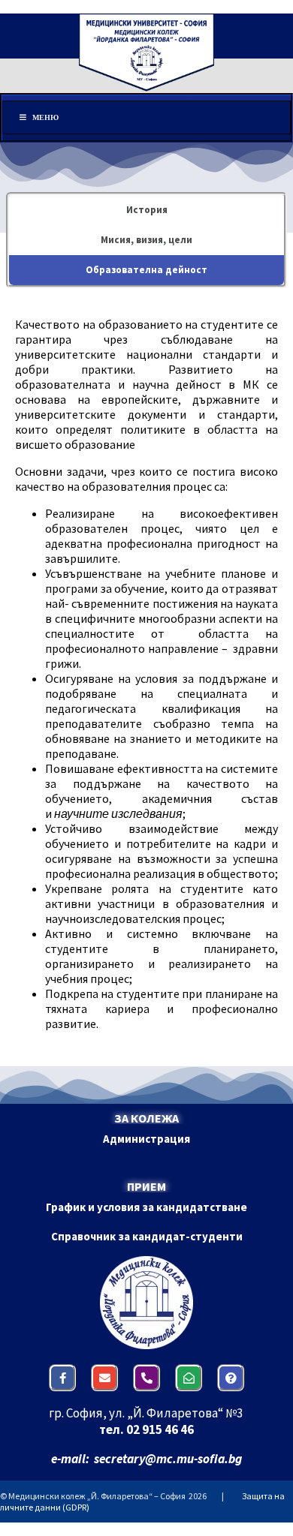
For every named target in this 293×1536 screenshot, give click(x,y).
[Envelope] (104, 1377)
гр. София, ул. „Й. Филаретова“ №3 (147, 1413)
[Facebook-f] (62, 1377)
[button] (146, 1138)
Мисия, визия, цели (146, 239)
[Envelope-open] (188, 1377)
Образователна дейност (146, 269)
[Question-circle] (230, 1377)
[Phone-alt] (146, 1377)
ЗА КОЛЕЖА (146, 1118)
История (147, 209)
